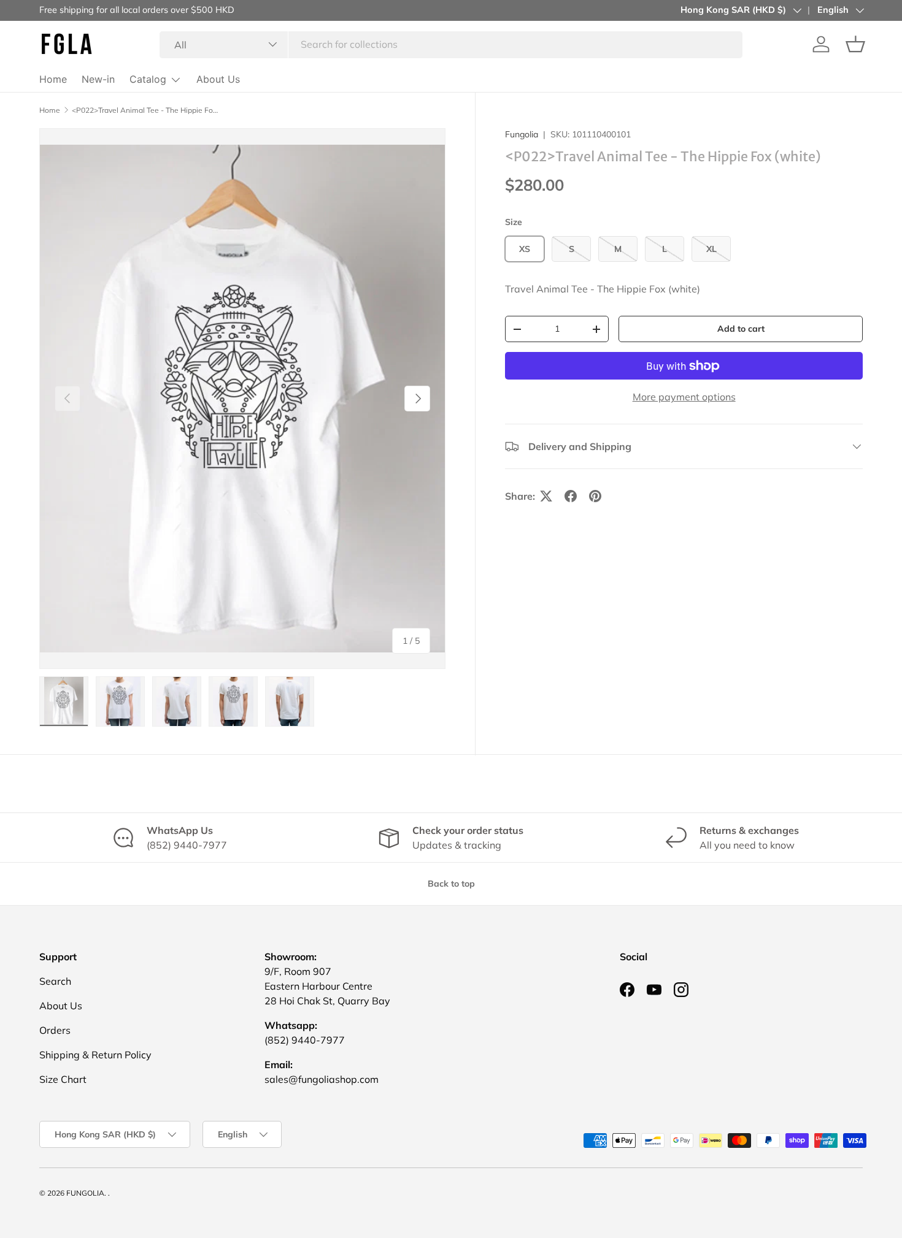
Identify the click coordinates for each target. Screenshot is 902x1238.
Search (55, 981)
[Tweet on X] (546, 496)
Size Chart (63, 1079)
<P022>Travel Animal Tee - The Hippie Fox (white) (145, 110)
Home (53, 79)
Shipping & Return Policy (95, 1055)
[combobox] (451, 44)
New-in (98, 79)
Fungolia (521, 134)
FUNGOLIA (85, 1193)
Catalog (147, 79)
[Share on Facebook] (570, 496)
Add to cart (741, 328)
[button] (855, 44)
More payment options (684, 397)
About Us (218, 79)
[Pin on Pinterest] (595, 496)
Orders (55, 1030)
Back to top (451, 883)
